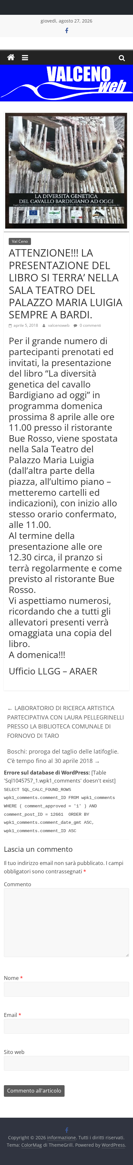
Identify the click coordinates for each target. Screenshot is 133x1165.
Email (12, 1015)
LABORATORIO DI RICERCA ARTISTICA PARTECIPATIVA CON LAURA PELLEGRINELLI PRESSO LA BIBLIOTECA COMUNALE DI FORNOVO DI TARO (65, 721)
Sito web (14, 1052)
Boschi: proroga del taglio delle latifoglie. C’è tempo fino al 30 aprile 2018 (63, 756)
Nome (13, 978)
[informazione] (11, 57)
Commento (17, 884)
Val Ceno (20, 241)
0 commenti (90, 325)
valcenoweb (59, 325)
